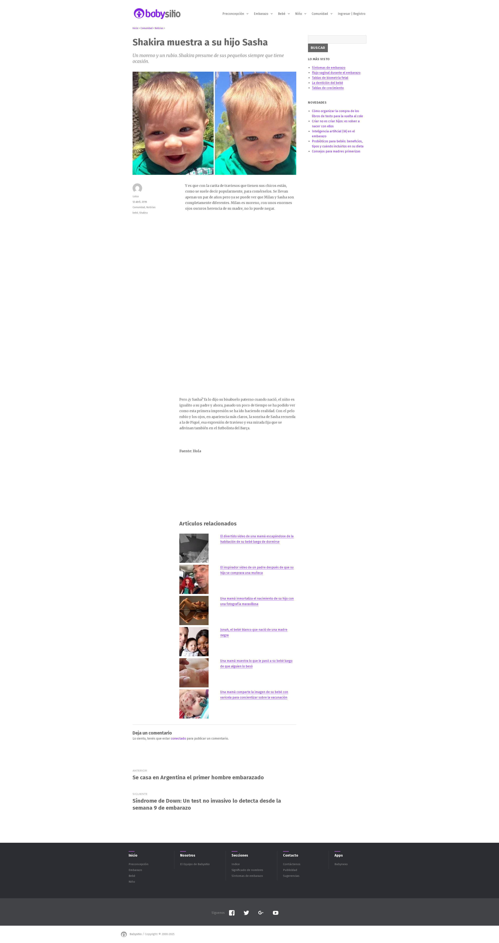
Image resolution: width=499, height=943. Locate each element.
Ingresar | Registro (351, 14)
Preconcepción (233, 14)
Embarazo (261, 14)
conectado (178, 738)
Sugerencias (291, 876)
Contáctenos (291, 864)
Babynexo (341, 864)
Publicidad (290, 870)
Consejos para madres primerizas (336, 151)
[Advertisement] (238, 245)
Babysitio (136, 934)
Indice (236, 864)
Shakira (143, 212)
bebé (135, 212)
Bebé (281, 14)
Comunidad (320, 14)
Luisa (136, 196)
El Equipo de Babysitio (195, 864)
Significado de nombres (247, 870)
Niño (298, 14)
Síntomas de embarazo (247, 876)
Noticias (151, 207)
